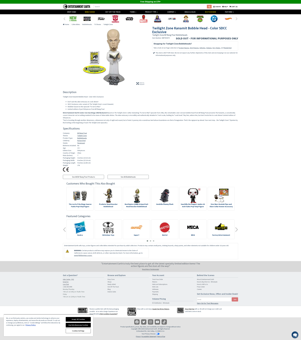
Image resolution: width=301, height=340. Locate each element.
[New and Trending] (73, 19)
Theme (132, 12)
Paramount (81, 143)
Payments (155, 292)
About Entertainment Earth (205, 279)
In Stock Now (210, 12)
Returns (154, 282)
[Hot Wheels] (228, 19)
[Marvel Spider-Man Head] (143, 19)
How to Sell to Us (202, 284)
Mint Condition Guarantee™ (109, 314)
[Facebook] (137, 322)
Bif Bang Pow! (82, 133)
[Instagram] (150, 322)
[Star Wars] (129, 19)
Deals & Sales (190, 12)
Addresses (155, 289)
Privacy (138, 337)
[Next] (236, 18)
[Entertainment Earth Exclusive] (87, 19)
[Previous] (64, 18)
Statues (209, 48)
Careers (199, 289)
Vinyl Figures (194, 48)
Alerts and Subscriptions (159, 284)
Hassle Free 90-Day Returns (160, 309)
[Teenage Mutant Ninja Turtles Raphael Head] (200, 19)
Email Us (65, 282)
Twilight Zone (82, 136)
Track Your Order (157, 279)
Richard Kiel (81, 140)
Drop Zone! (71, 12)
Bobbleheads (82, 138)
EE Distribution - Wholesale (160, 303)
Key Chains (216, 48)
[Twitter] (143, 322)
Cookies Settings (78, 331)
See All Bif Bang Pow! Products (83, 177)
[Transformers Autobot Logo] (115, 19)
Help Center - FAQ (68, 279)
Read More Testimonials (150, 269)
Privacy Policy (31, 325)
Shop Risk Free (189, 309)
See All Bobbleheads (128, 177)
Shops (109, 282)
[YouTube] (157, 322)
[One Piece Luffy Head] (185, 19)
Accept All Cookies (78, 319)
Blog (109, 289)
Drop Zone (111, 279)
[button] (295, 334)
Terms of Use (161, 337)
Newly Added (90, 12)
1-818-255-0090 (67, 287)
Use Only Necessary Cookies (78, 325)
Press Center (201, 287)
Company (170, 12)
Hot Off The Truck (112, 12)
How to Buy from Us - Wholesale (207, 282)
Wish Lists (155, 287)
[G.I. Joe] (171, 19)
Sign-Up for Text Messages (207, 303)
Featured (229, 12)
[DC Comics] (214, 19)
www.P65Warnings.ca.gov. (83, 255)
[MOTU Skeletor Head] (157, 19)
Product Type (151, 12)
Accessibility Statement (149, 337)
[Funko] (101, 19)
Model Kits (227, 48)
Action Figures (184, 48)
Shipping (155, 294)
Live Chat (66, 284)
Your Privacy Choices (148, 334)
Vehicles (202, 48)
